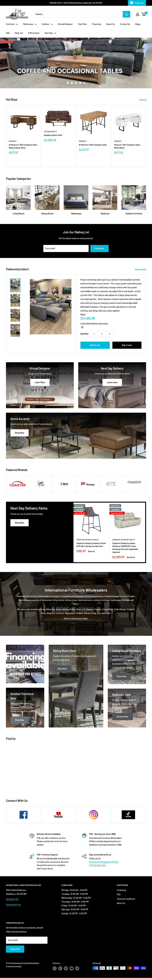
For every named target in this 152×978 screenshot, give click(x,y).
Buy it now (127, 345)
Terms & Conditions (126, 899)
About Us (110, 24)
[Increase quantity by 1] (110, 334)
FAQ (8, 33)
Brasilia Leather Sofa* (53, 135)
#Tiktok (92, 865)
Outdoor (45, 24)
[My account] (137, 14)
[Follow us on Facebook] (55, 968)
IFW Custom (33, 33)
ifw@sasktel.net (13, 904)
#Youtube (101, 865)
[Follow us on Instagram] (66, 968)
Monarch (12, 141)
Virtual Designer (65, 24)
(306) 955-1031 (12, 899)
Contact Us (125, 24)
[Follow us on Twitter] (60, 968)
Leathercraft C (50, 131)
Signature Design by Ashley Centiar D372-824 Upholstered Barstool (91, 544)
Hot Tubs (49, 33)
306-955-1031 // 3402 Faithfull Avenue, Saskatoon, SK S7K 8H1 (76, 3)
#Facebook (94, 862)
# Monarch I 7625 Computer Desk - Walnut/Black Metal (23, 146)
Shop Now (19, 522)
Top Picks (82, 24)
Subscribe (139, 3)
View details (141, 269)
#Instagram (105, 862)
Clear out (19, 33)
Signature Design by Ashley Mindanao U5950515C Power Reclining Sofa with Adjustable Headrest (125, 547)
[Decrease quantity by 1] (94, 334)
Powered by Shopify (13, 966)
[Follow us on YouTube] (71, 968)
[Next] (146, 136)
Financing (96, 24)
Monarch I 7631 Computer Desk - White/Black (127, 146)
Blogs (137, 24)
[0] (143, 14)
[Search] (126, 14)
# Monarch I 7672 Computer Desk (93, 145)
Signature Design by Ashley (87, 539)
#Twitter (115, 862)
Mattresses (28, 24)
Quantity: (84, 333)
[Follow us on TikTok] (77, 968)
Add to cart (95, 345)
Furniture (10, 24)
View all (143, 99)
